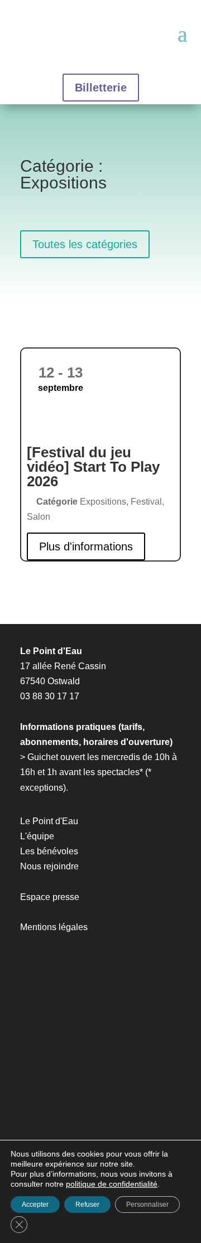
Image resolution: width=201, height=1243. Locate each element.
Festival (146, 501)
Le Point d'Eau (49, 821)
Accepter (35, 1204)
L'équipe (37, 836)
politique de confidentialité (111, 1183)
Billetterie (101, 87)
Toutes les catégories (84, 244)
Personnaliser (147, 1204)
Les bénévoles (49, 851)
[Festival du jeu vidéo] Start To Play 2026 (93, 467)
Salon (38, 516)
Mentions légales (54, 927)
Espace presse (49, 897)
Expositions (103, 501)
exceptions (41, 787)
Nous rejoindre (49, 866)
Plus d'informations (86, 546)
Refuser (87, 1204)
